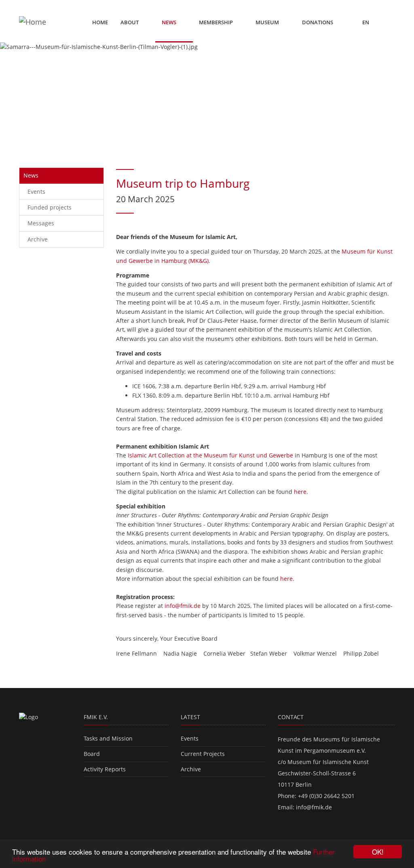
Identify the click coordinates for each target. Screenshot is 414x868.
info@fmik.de (183, 606)
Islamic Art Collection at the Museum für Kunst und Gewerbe (210, 455)
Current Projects (203, 754)
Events (36, 191)
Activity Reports (105, 769)
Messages (40, 223)
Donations (317, 22)
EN (366, 22)
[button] (31, 96)
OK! (378, 852)
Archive (37, 239)
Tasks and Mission (108, 738)
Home (100, 22)
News (169, 22)
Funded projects (49, 207)
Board (92, 754)
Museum (268, 22)
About (130, 22)
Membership (216, 22)
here (300, 491)
